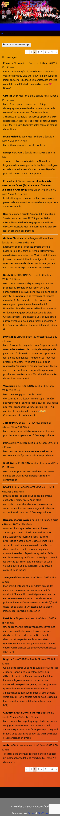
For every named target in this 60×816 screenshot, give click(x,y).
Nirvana (31, 813)
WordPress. (42, 813)
